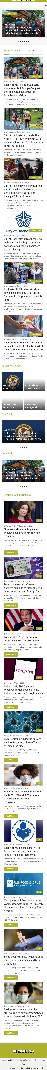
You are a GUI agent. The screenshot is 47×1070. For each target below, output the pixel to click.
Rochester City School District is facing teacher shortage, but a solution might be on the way (22, 851)
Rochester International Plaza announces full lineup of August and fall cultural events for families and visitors (22, 30)
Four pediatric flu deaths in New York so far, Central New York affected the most (22, 742)
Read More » (11, 553)
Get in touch (38, 1068)
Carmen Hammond (12, 183)
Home (6, 1068)
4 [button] (24, 41)
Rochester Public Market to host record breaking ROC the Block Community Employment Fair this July (23, 295)
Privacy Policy (26, 1068)
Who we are (15, 1068)
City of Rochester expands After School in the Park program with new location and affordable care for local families (23, 141)
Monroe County (10, 13)
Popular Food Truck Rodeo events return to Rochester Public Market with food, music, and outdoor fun (23, 346)
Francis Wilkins (11, 526)
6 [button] (28, 41)
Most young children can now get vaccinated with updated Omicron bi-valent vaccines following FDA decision (23, 906)
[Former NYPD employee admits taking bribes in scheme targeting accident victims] (34, 401)
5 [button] (26, 41)
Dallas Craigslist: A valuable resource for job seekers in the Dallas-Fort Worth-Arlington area (23, 689)
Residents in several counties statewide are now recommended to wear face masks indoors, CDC (23, 1013)
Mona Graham (11, 132)
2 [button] (20, 41)
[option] (23, 23)
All (30, 51)
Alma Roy (9, 82)
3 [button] (22, 41)
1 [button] (18, 41)
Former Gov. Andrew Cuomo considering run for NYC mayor (22, 639)
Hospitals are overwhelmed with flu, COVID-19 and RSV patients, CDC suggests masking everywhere (23, 797)
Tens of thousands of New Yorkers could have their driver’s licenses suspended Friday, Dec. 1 (23, 588)
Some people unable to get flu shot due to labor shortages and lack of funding (23, 960)
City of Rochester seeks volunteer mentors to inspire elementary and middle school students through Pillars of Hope (23, 191)
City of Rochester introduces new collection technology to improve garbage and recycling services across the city (23, 244)
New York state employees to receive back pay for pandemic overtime (22, 532)
